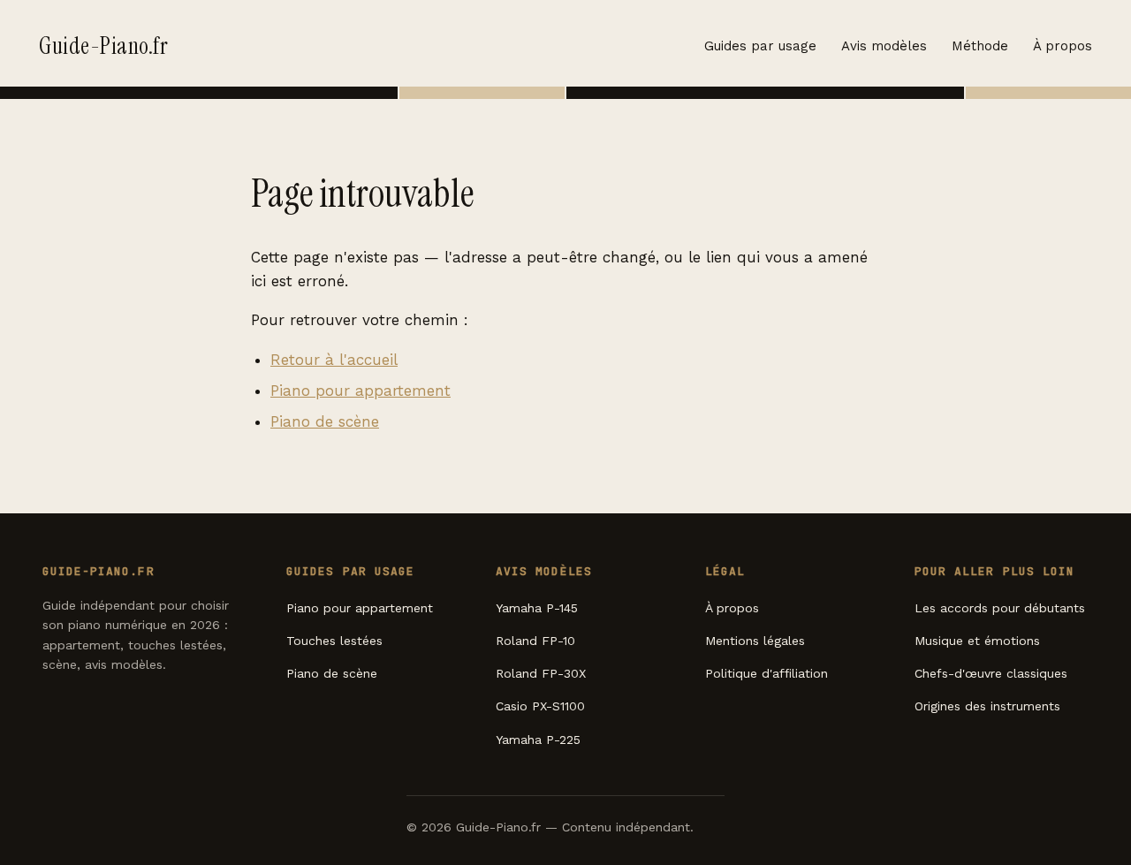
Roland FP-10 (535, 641)
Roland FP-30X (541, 673)
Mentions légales (755, 641)
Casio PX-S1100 (540, 706)
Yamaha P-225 (538, 739)
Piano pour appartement (360, 390)
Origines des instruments (987, 706)
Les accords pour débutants (1000, 608)
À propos (1062, 46)
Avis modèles (884, 46)
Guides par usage (760, 46)
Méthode (980, 46)
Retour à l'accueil (334, 359)
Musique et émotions (977, 641)
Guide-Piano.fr (103, 46)
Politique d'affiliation (766, 673)
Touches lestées (334, 641)
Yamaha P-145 (537, 608)
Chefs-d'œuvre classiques (991, 673)
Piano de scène (324, 421)
